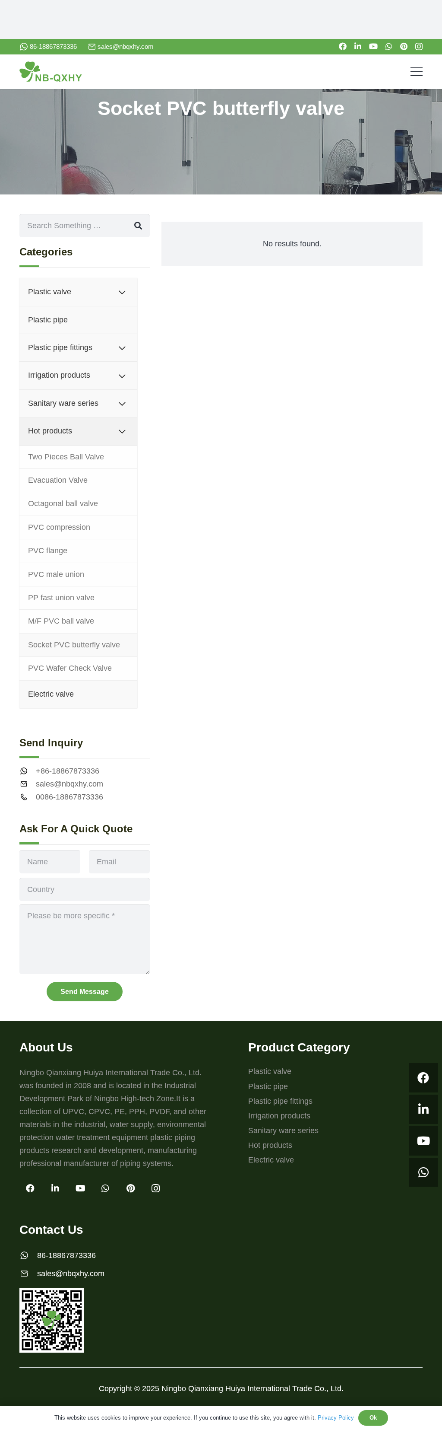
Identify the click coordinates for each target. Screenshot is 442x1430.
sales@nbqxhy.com (69, 784)
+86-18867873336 (67, 771)
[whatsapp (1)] (23, 46)
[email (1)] (92, 46)
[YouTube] (373, 46)
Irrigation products (279, 1116)
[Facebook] (343, 46)
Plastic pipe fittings (280, 1101)
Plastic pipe (268, 1086)
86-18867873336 (66, 1255)
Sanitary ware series (283, 1130)
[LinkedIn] (357, 46)
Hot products (270, 1145)
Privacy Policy (336, 1417)
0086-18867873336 (69, 797)
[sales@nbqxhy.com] (27, 784)
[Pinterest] (403, 46)
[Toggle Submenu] (122, 292)
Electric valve (271, 1160)
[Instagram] (419, 46)
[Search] (138, 225)
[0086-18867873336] (27, 797)
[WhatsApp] (388, 46)
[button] (416, 72)
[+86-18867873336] (27, 771)
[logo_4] (50, 71)
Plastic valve (269, 1071)
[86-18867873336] (28, 1255)
